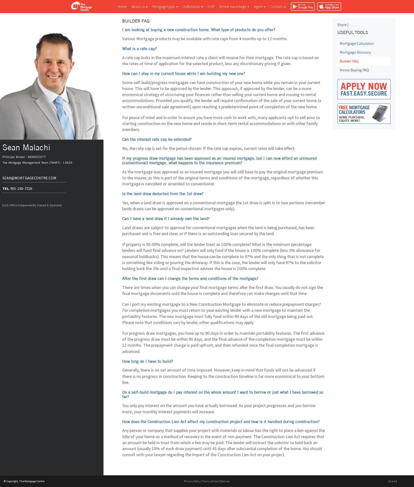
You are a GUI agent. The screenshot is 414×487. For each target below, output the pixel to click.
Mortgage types (164, 6)
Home (122, 6)
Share (342, 24)
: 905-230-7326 (17, 188)
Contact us (278, 6)
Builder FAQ (349, 61)
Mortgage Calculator (357, 43)
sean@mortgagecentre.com (29, 178)
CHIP (211, 6)
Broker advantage (233, 6)
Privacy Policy (192, 481)
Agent (258, 6)
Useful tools (192, 6)
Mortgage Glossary (355, 52)
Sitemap (224, 481)
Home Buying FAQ (354, 70)
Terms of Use (210, 481)
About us (138, 6)
